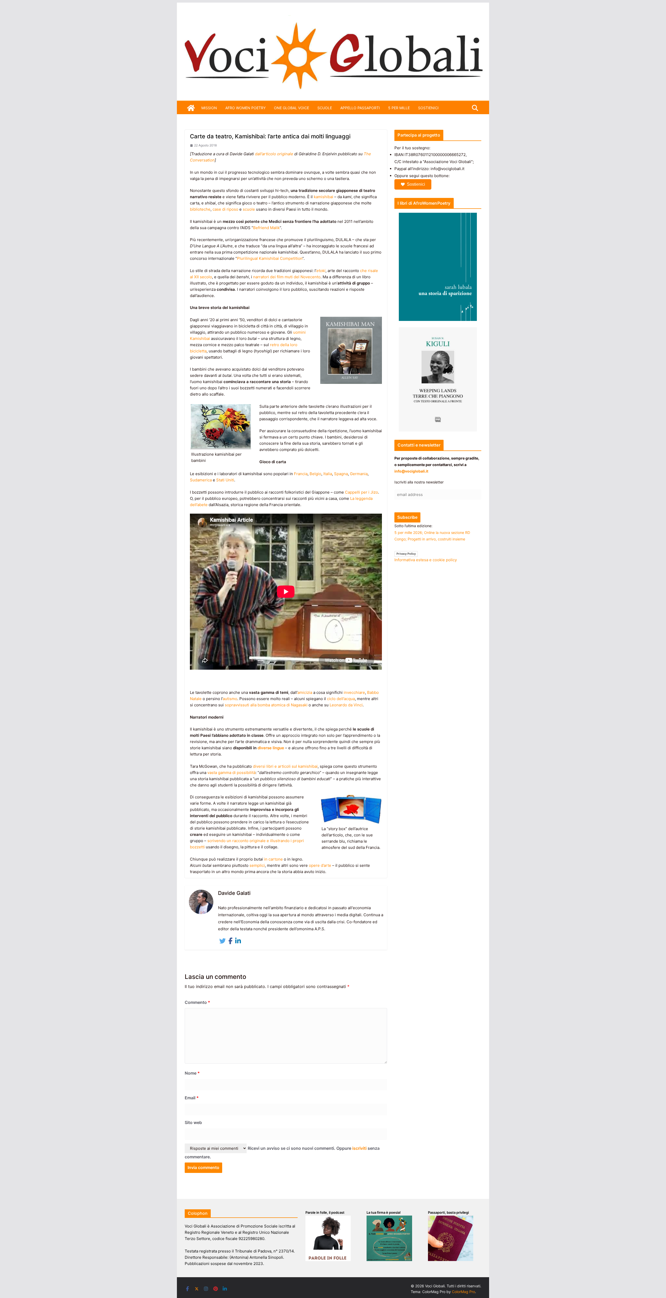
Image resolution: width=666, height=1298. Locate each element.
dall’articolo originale (274, 153)
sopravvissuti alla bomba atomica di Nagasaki (266, 704)
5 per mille (399, 108)
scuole (249, 209)
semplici (257, 865)
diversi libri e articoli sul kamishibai (285, 766)
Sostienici (416, 184)
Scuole (324, 108)
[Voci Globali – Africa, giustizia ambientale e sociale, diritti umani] (333, 18)
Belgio (315, 473)
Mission (209, 108)
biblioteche (200, 209)
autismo (230, 698)
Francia (301, 473)
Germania (359, 473)
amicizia (304, 692)
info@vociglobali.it (411, 471)
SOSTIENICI (428, 108)
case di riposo (225, 209)
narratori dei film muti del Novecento (287, 276)
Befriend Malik (266, 227)
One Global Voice (291, 108)
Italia (327, 473)
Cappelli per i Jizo (361, 492)
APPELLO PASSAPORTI (360, 108)
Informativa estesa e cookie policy (425, 559)
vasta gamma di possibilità (231, 772)
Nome (192, 1073)
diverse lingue (271, 747)
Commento (197, 1002)
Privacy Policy (406, 554)
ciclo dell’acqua (341, 698)
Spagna (341, 473)
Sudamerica (201, 479)
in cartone (273, 859)
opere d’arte (320, 865)
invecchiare (354, 692)
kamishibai (323, 196)
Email (192, 1097)
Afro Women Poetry (245, 108)
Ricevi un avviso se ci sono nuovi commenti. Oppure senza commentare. (282, 1152)
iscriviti (359, 1148)
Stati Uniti (225, 479)
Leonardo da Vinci (346, 704)
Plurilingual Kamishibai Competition (269, 258)
